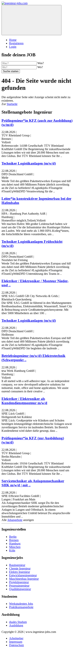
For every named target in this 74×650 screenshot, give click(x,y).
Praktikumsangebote (21, 607)
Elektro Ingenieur (19, 572)
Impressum (15, 641)
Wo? (40, 67)
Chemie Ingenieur (20, 568)
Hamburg (14, 543)
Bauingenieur (17, 565)
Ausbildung (16, 625)
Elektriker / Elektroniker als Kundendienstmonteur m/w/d (24, 401)
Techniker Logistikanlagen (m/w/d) (29, 163)
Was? (40, 63)
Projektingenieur (19, 582)
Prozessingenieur (19, 585)
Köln (12, 550)
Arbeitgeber (16, 638)
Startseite (12, 104)
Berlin (13, 536)
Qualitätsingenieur (20, 589)
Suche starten (10, 71)
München (14, 547)
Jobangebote (14, 520)
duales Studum (18, 622)
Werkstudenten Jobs (21, 603)
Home (13, 39)
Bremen (14, 540)
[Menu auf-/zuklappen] (31, 20)
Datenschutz (16, 645)
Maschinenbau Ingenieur (24, 578)
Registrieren (16, 43)
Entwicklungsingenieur (23, 575)
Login (12, 46)
